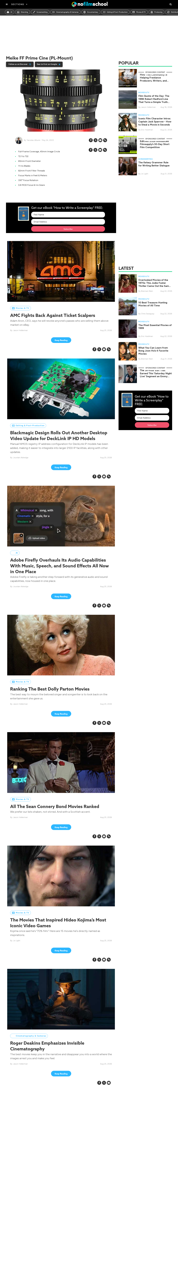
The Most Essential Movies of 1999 (155, 327)
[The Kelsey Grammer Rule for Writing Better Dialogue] (128, 166)
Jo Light (16, 940)
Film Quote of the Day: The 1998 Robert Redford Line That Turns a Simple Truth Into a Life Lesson (153, 100)
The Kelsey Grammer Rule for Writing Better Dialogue (154, 164)
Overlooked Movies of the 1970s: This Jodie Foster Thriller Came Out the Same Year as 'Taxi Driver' (154, 284)
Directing (24, 12)
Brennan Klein (147, 291)
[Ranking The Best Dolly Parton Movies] (61, 645)
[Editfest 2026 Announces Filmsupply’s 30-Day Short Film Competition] (128, 144)
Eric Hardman (147, 130)
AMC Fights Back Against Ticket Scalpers (52, 315)
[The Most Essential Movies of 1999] (128, 328)
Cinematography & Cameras (67, 12)
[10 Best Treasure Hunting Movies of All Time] (128, 306)
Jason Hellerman (20, 330)
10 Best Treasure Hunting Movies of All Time (152, 304)
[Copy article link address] (105, 140)
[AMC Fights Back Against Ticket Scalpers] (61, 271)
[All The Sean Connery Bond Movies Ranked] (61, 762)
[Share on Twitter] (96, 140)
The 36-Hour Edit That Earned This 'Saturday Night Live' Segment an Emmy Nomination (156, 375)
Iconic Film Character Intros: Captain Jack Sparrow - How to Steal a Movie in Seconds (154, 121)
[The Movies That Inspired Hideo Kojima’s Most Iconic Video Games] (61, 876)
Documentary (92, 12)
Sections (17, 4)
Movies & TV (141, 12)
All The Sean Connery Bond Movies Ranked (54, 806)
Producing (158, 12)
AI (11, 12)
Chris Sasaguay (147, 313)
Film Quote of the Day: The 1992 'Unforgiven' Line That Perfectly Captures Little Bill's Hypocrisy (57, 1172)
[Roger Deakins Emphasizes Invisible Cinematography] (61, 999)
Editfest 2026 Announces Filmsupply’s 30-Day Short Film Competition (154, 144)
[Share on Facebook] (91, 140)
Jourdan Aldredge (20, 457)
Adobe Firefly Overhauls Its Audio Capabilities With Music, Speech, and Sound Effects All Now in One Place (59, 565)
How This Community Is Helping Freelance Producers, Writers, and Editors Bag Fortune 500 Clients (154, 80)
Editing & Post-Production (117, 12)
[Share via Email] (100, 140)
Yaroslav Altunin (33, 140)
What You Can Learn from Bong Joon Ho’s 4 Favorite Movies (153, 350)
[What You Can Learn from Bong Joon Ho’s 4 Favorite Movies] (128, 351)
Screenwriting (42, 12)
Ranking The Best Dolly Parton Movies (50, 689)
